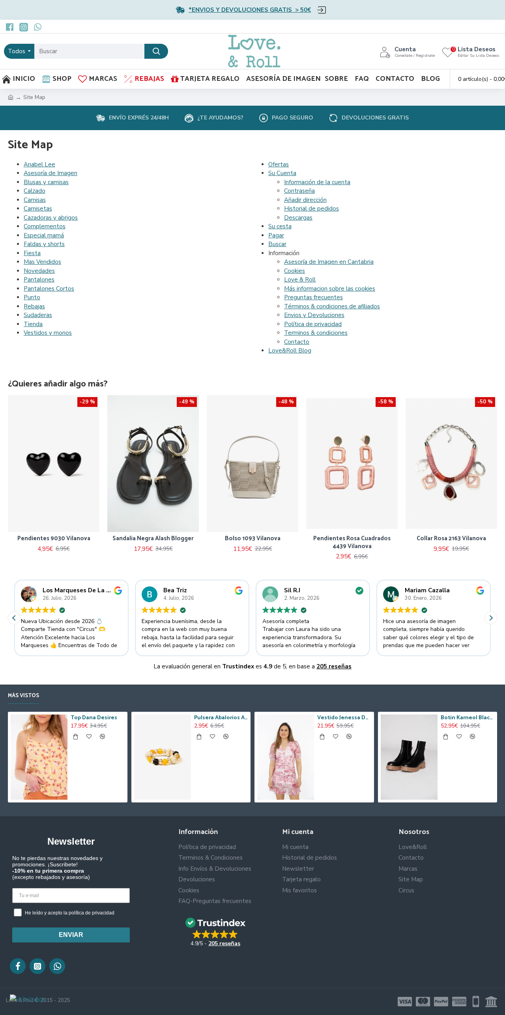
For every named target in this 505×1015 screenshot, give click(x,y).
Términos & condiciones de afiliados (332, 306)
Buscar (277, 244)
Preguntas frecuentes (313, 297)
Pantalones (39, 280)
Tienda (33, 324)
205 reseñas (334, 666)
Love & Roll (300, 280)
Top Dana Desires (94, 718)
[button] (491, 618)
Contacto (296, 342)
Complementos (44, 226)
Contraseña (299, 191)
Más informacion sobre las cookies (329, 289)
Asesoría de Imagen (50, 173)
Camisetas (38, 209)
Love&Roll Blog (289, 351)
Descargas (298, 218)
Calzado (34, 191)
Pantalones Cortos (49, 289)
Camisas (35, 200)
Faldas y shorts (44, 244)
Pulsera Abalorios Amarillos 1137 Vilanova (221, 718)
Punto (32, 297)
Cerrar (313, 129)
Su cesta (280, 226)
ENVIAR (71, 934)
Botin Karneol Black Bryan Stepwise (467, 718)
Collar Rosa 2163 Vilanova (390, 539)
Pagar (276, 235)
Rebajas (34, 306)
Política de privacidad (313, 324)
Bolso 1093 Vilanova (191, 539)
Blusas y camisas (46, 182)
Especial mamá (44, 235)
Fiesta (32, 253)
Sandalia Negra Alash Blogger (92, 539)
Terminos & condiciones (316, 333)
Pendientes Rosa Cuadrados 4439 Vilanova (291, 542)
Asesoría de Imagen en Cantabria (329, 262)
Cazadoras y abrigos (51, 218)
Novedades (39, 271)
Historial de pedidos (311, 209)
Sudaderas (38, 315)
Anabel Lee (39, 164)
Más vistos (23, 696)
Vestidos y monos (48, 333)
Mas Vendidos (42, 262)
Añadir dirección (305, 200)
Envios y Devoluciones (314, 315)
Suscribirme (231, 129)
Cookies (294, 271)
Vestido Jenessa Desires (344, 718)
